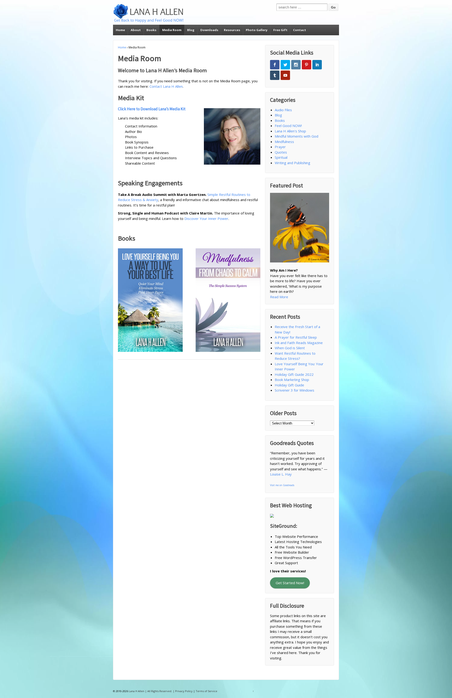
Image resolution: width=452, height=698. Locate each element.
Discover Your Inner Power (206, 218)
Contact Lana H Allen (166, 86)
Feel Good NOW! (288, 125)
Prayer (280, 146)
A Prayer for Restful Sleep (296, 337)
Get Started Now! (290, 582)
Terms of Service (206, 691)
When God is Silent (290, 347)
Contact (299, 30)
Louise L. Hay (281, 474)
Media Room (172, 30)
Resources (232, 30)
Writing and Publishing (292, 162)
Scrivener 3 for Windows (294, 390)
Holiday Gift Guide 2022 (294, 374)
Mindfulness (284, 141)
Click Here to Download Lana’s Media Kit (152, 108)
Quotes (281, 152)
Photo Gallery (256, 30)
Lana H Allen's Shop (290, 131)
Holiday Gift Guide (289, 385)
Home (120, 30)
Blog (190, 30)
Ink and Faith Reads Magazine (299, 342)
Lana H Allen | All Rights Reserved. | (151, 691)
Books (151, 30)
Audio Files (283, 109)
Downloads (209, 30)
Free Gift (280, 30)
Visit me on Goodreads (282, 485)
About (136, 30)
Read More (279, 296)
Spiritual (281, 157)
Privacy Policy (184, 691)
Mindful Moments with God (296, 136)
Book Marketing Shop (292, 379)
